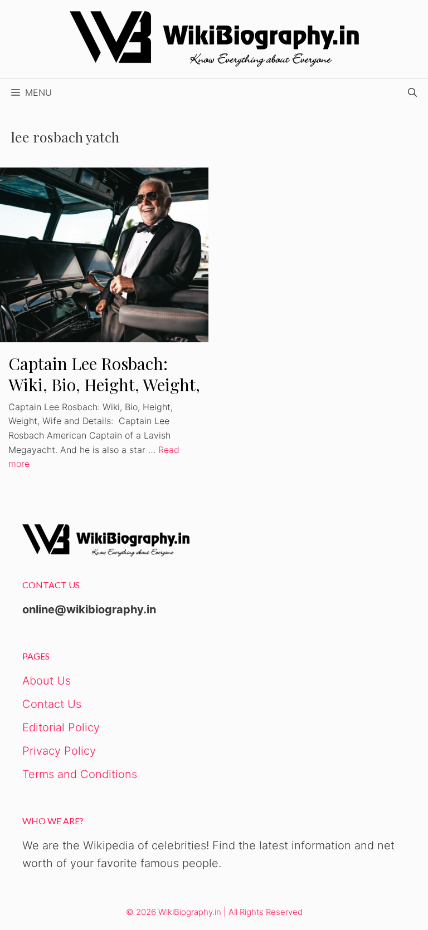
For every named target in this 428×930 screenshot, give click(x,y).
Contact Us (51, 704)
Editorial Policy (61, 727)
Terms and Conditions (79, 774)
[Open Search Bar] (412, 92)
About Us (46, 680)
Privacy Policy (59, 750)
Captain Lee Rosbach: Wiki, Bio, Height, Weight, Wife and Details (104, 384)
